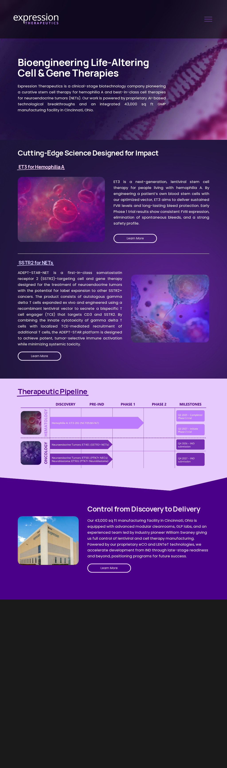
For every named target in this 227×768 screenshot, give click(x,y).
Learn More (135, 238)
